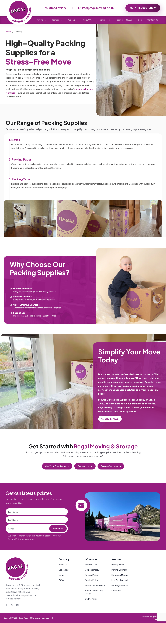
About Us (87, 20)
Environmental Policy (95, 585)
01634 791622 (58, 8)
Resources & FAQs (124, 20)
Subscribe (58, 528)
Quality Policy (91, 580)
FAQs (61, 580)
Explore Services (109, 466)
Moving (40, 20)
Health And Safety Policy (94, 592)
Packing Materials (119, 585)
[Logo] (17, 570)
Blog (140, 20)
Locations (116, 590)
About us (62, 564)
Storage (56, 20)
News (61, 575)
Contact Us (152, 20)
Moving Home (118, 564)
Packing (71, 20)
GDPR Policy (91, 599)
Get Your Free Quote (55, 466)
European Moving (119, 575)
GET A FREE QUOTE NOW (143, 8)
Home (8, 31)
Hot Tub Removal (119, 580)
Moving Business (119, 569)
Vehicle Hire (105, 20)
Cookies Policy (92, 569)
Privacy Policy (14, 539)
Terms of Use (91, 564)
